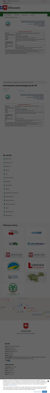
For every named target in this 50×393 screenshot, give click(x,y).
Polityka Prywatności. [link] (13, 385)
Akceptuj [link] (44, 391)
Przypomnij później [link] (37, 391)
